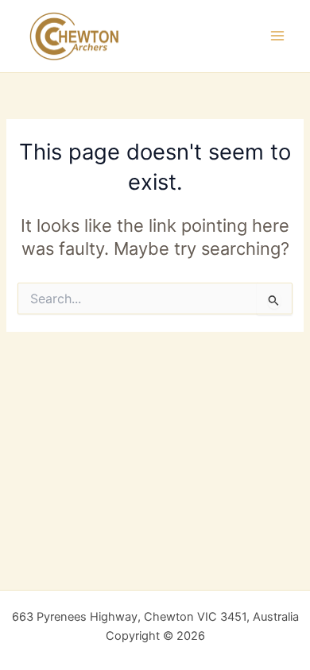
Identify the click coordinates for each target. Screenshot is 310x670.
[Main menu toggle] (277, 35)
